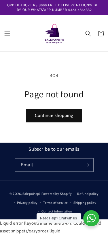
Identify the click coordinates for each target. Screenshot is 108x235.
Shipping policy (84, 203)
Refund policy (87, 194)
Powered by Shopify (56, 194)
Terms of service (55, 203)
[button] (7, 33)
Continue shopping (54, 115)
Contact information (56, 211)
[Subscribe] (87, 165)
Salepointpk (31, 194)
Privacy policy (27, 203)
